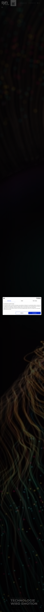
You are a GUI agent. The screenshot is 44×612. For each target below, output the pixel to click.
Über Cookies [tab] (35, 300)
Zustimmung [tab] (9, 300)
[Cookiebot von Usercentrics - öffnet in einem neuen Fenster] (37, 298)
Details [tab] (22, 300)
